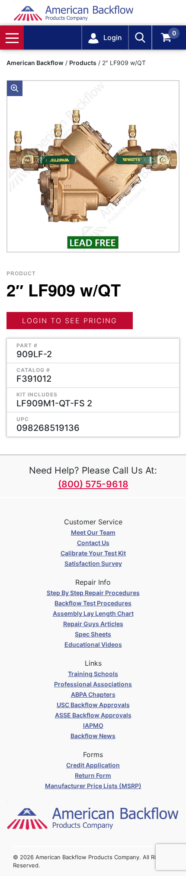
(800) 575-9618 (93, 484)
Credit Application (93, 765)
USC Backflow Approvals (93, 704)
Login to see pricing (69, 320)
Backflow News (93, 735)
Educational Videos (93, 644)
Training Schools (93, 673)
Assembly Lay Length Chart (93, 613)
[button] (14, 88)
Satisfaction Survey (93, 563)
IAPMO (93, 725)
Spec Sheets (93, 634)
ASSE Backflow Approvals (93, 715)
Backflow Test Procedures (93, 603)
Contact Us (93, 542)
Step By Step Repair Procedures (93, 592)
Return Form (93, 775)
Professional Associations (93, 684)
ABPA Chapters (93, 694)
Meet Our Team (93, 532)
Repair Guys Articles (93, 623)
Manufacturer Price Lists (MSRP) (93, 785)
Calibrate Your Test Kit (93, 553)
